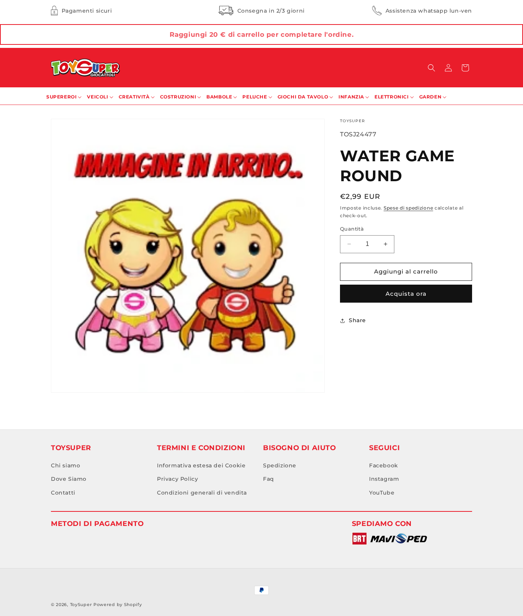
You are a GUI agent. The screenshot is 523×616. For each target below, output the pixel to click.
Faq (268, 478)
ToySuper (81, 604)
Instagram (384, 478)
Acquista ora (406, 293)
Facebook (383, 465)
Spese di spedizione (408, 208)
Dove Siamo (69, 478)
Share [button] (357, 320)
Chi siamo (65, 465)
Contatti (63, 492)
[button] (431, 67)
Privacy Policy (177, 478)
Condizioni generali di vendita (202, 492)
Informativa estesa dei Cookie (201, 465)
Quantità (352, 229)
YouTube (381, 492)
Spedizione (279, 465)
